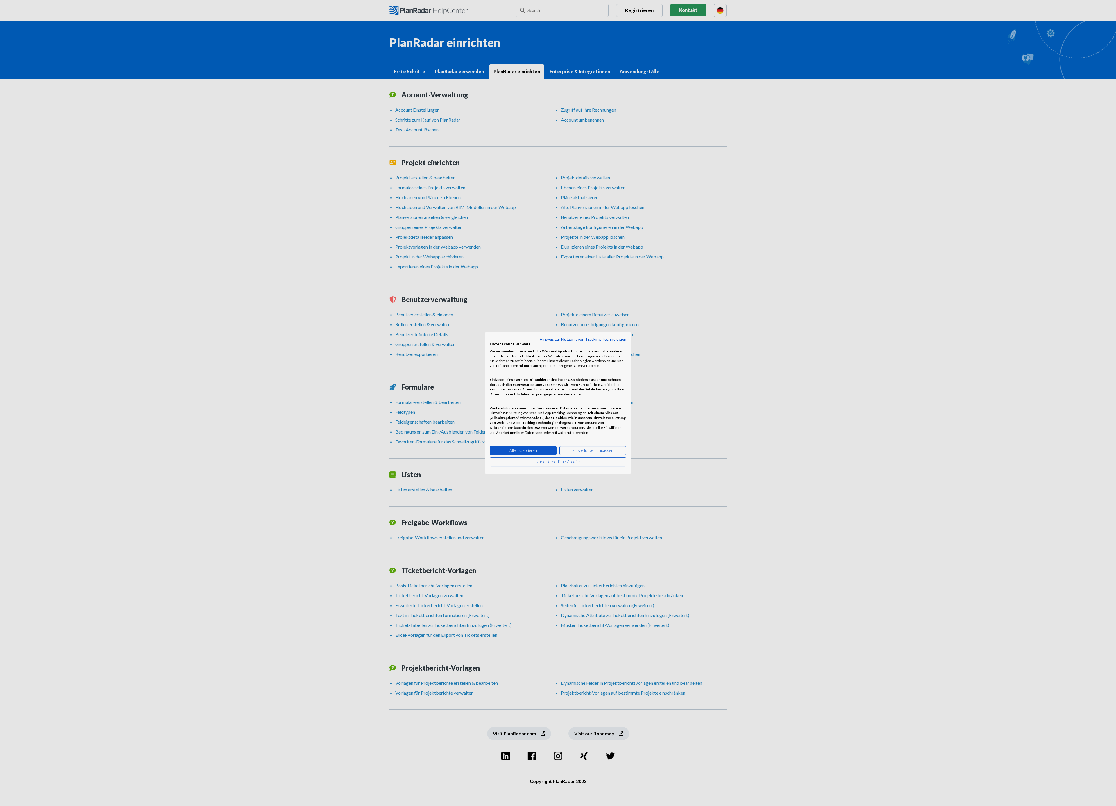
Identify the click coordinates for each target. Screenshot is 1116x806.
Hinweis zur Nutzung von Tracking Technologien (583, 339)
